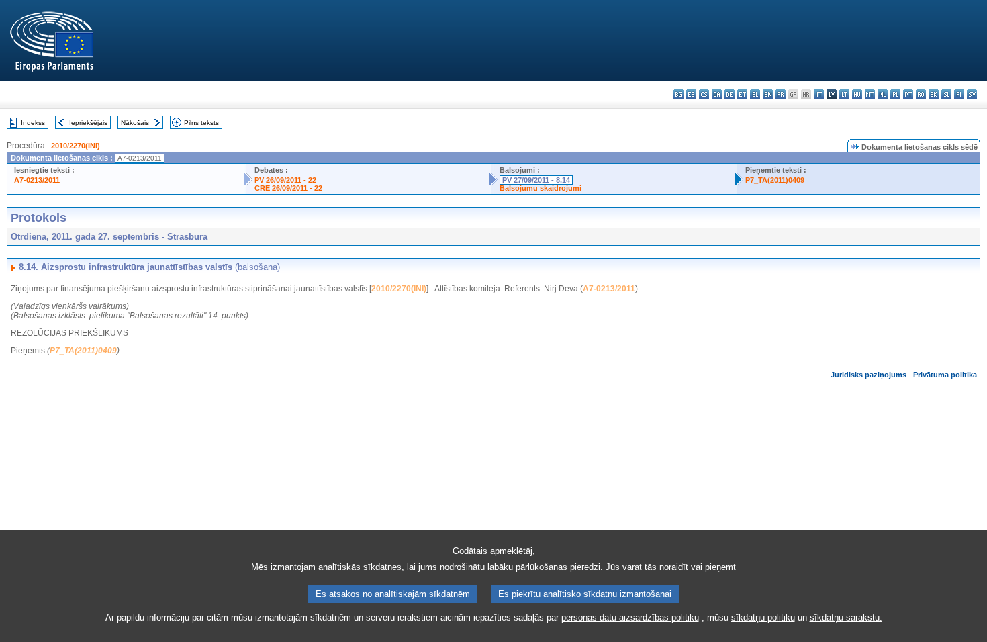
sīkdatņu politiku (763, 617)
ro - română (921, 94)
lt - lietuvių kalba (844, 94)
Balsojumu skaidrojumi (540, 188)
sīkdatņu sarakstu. (846, 617)
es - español (691, 94)
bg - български (678, 94)
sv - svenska (972, 94)
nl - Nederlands (883, 94)
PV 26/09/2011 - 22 (285, 180)
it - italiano (819, 94)
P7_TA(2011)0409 (774, 180)
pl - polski (895, 94)
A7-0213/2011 (37, 180)
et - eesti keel (742, 94)
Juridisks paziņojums (868, 375)
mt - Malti (870, 94)
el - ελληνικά (755, 94)
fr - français (780, 94)
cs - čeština (704, 94)
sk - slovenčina (934, 94)
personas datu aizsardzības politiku (630, 617)
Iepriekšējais (88, 122)
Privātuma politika (945, 375)
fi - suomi (959, 94)
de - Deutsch (729, 94)
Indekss (33, 122)
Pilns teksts (201, 122)
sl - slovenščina (946, 94)
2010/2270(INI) (75, 146)
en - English (768, 94)
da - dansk (717, 94)
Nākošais (135, 122)
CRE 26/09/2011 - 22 (288, 188)
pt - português (908, 94)
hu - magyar (857, 94)
